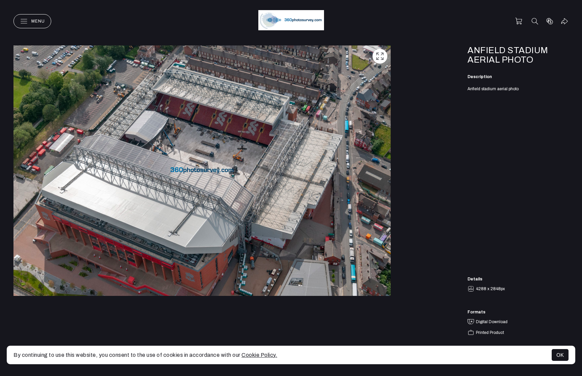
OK (560, 355)
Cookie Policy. (259, 355)
